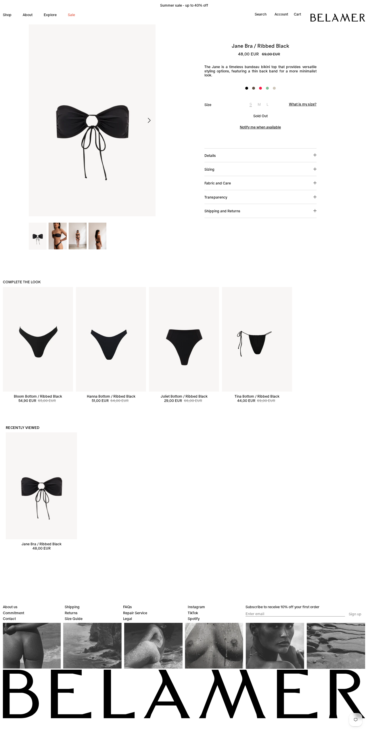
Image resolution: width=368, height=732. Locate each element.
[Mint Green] (267, 88)
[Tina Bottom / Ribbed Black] (257, 339)
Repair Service (135, 613)
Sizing (209, 169)
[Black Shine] (247, 88)
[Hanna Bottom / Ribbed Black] (111, 339)
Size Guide (74, 618)
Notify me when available (260, 127)
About (27, 15)
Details (210, 155)
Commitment (13, 613)
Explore (50, 15)
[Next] (149, 120)
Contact (9, 618)
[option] (92, 120)
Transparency (215, 197)
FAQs (127, 607)
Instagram (196, 607)
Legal (127, 618)
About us (10, 607)
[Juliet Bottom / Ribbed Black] (184, 339)
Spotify (194, 618)
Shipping (72, 607)
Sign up (355, 614)
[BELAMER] (337, 18)
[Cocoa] (253, 88)
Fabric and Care (217, 183)
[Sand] (274, 88)
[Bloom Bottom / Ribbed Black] (38, 339)
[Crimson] (260, 88)
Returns (71, 613)
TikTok (193, 613)
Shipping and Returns (222, 211)
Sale (71, 15)
